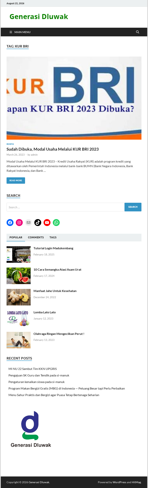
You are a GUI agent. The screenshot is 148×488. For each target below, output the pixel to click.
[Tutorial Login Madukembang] (19, 248)
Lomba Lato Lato (45, 312)
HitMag (136, 482)
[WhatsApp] (56, 222)
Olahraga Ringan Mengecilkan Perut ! (59, 333)
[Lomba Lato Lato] (19, 312)
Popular (15, 237)
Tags (53, 237)
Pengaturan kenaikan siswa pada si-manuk (36, 382)
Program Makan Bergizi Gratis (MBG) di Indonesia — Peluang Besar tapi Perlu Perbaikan (66, 388)
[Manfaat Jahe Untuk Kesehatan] (19, 291)
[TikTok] (37, 222)
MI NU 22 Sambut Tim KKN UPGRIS (32, 368)
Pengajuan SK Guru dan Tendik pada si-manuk (38, 375)
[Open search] (137, 32)
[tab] (16, 237)
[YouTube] (47, 222)
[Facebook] (10, 222)
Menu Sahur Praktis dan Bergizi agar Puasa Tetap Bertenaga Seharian (53, 395)
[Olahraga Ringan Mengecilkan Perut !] (19, 334)
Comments (36, 237)
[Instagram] (19, 222)
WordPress (119, 482)
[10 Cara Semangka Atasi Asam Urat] (19, 270)
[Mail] (28, 222)
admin (34, 154)
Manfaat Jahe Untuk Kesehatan (55, 291)
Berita (10, 144)
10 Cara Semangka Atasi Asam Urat (57, 269)
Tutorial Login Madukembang (53, 248)
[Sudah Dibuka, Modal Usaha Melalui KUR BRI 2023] (74, 98)
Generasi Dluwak (38, 16)
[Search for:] (74, 207)
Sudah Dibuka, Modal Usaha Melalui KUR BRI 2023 (53, 149)
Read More (14, 179)
